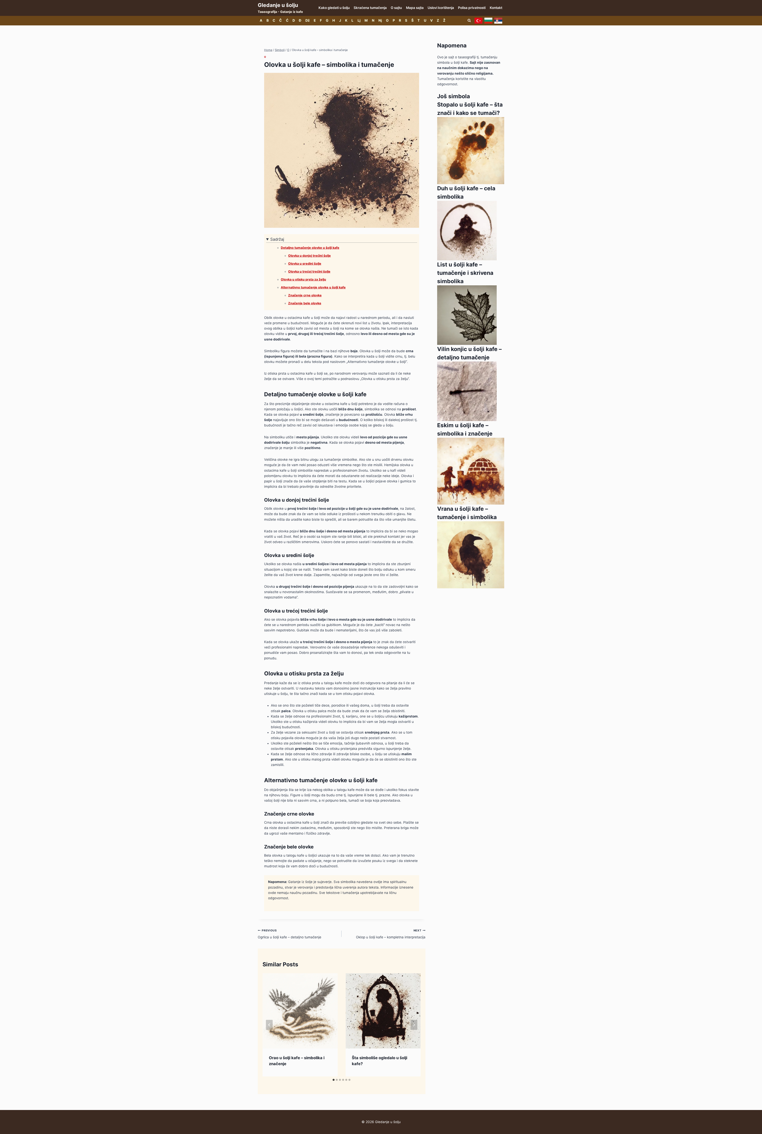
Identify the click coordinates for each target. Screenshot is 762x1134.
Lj (359, 20)
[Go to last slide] (269, 1025)
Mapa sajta (415, 8)
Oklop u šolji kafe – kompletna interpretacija (390, 934)
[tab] (334, 1080)
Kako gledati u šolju (334, 8)
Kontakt (496, 8)
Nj (380, 20)
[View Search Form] (469, 20)
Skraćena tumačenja (370, 8)
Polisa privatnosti (472, 8)
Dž (307, 20)
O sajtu (396, 8)
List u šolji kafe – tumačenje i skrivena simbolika (465, 273)
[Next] (414, 1025)
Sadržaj (277, 239)
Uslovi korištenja (441, 8)
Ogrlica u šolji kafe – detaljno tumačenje (289, 934)
